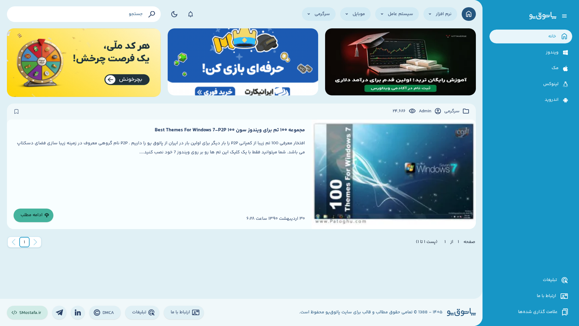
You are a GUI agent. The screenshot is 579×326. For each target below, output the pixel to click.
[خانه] (469, 14)
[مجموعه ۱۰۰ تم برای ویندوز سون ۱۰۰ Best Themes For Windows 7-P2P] (394, 174)
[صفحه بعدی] (13, 242)
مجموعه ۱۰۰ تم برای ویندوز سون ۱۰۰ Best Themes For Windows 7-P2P (230, 130)
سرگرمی (452, 111)
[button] (24, 242)
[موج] (400, 62)
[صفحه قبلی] (35, 242)
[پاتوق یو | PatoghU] (542, 16)
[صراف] (84, 62)
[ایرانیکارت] (243, 62)
